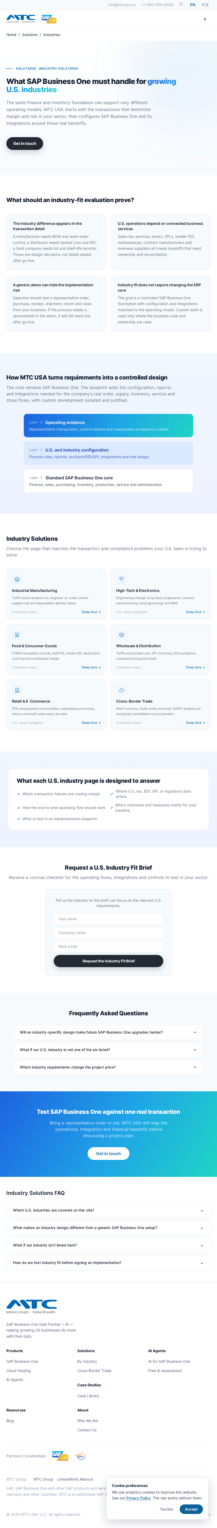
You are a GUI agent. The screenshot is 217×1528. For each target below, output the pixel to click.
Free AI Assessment (165, 1370)
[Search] (181, 4)
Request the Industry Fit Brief (109, 961)
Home (11, 34)
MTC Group (43, 1479)
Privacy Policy (138, 1498)
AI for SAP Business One (169, 1361)
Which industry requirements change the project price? (68, 1067)
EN (192, 4)
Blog (10, 1420)
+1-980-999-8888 (157, 4)
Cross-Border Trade (94, 1370)
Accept (191, 1509)
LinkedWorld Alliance (75, 1479)
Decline (166, 1509)
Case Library (88, 1395)
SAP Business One (22, 1361)
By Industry (87, 1361)
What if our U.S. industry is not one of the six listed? (65, 1049)
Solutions (30, 34)
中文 (205, 4)
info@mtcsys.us (121, 4)
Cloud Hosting (18, 1370)
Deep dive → (91, 612)
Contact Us (87, 1430)
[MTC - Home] (20, 19)
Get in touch (24, 143)
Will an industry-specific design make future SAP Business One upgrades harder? (91, 1032)
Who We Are (87, 1420)
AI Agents (14, 1379)
